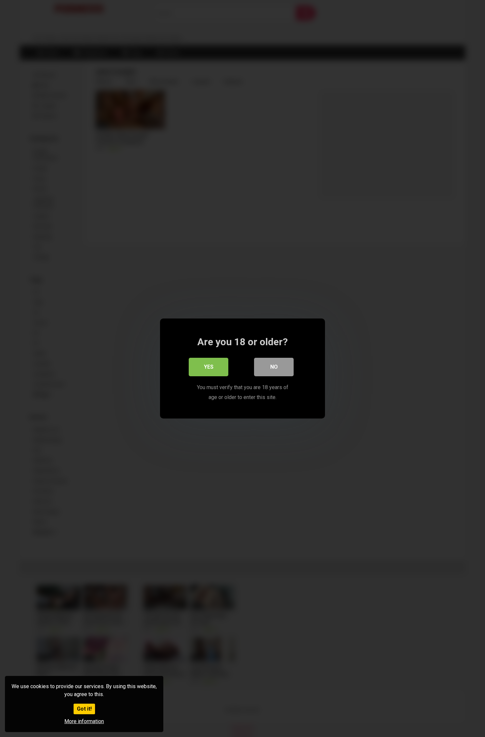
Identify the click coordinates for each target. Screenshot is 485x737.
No (274, 367)
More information (84, 721)
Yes (208, 367)
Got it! (84, 709)
